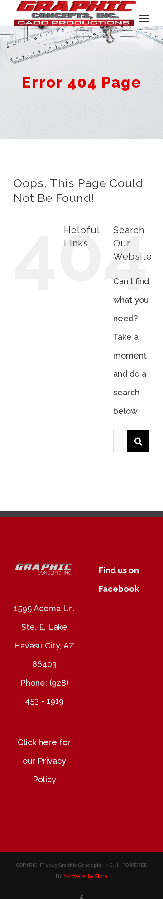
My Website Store (85, 876)
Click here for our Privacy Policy (44, 760)
